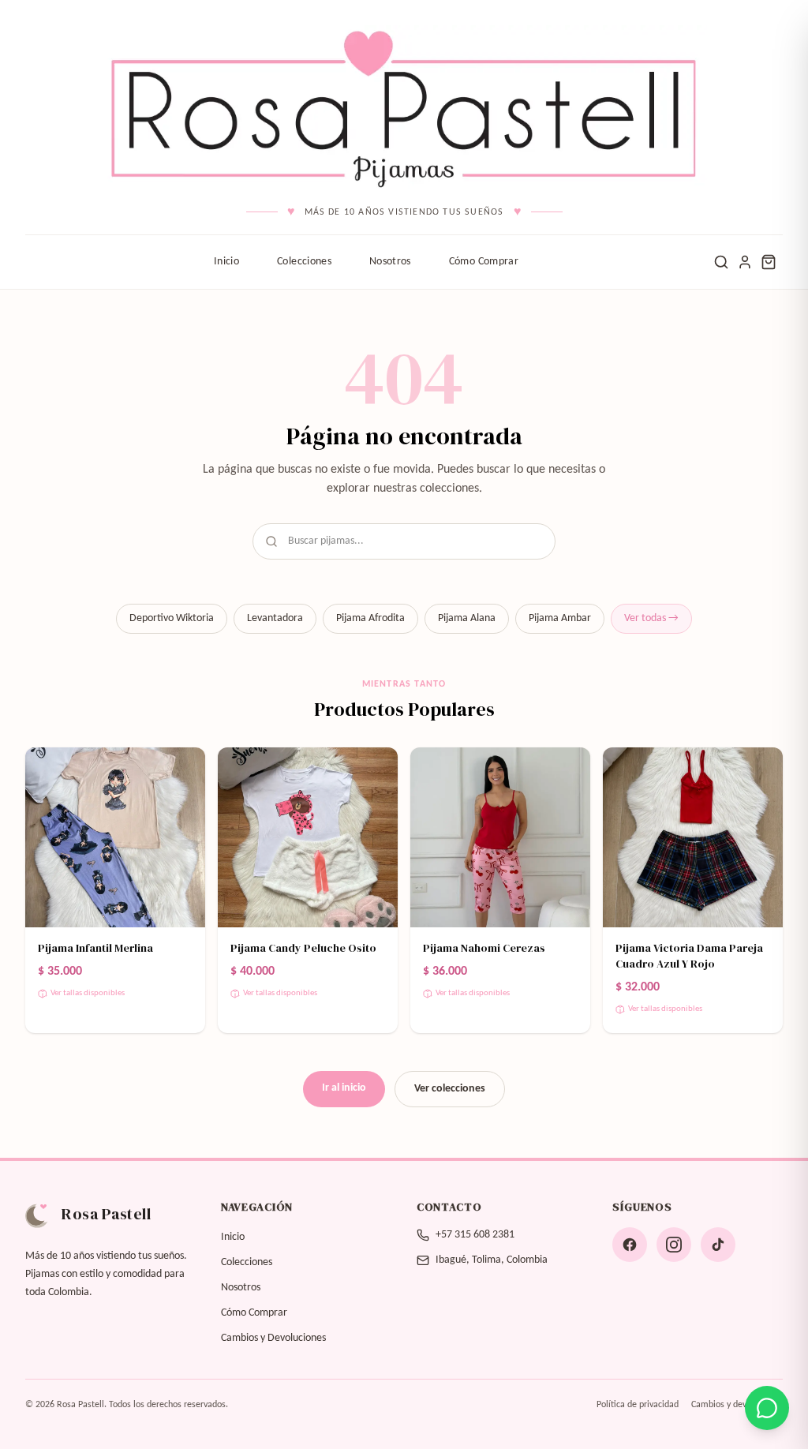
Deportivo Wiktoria (171, 618)
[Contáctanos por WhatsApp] (767, 1408)
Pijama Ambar (560, 618)
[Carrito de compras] (768, 262)
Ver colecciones (449, 1089)
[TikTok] (718, 1244)
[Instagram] (673, 1244)
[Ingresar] (745, 262)
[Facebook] (629, 1244)
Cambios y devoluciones (737, 1405)
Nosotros (390, 262)
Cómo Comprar (483, 262)
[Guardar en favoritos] (183, 769)
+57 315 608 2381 (475, 1235)
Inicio (226, 262)
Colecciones (304, 262)
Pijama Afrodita (370, 618)
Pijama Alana (467, 618)
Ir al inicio (344, 1088)
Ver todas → (651, 618)
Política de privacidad (638, 1405)
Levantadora (275, 618)
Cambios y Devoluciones (273, 1338)
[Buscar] (721, 262)
